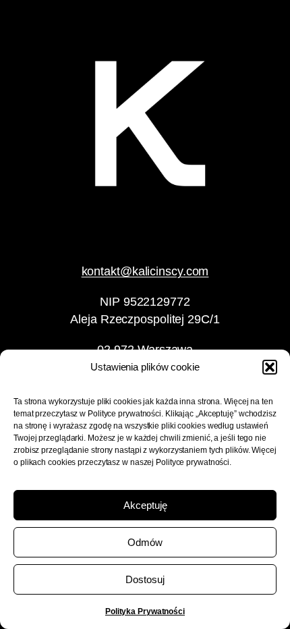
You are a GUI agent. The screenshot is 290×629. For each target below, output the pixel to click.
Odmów (145, 542)
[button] (270, 367)
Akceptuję (145, 505)
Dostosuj (145, 579)
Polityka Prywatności (145, 611)
